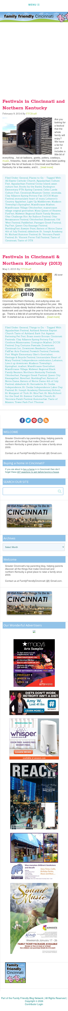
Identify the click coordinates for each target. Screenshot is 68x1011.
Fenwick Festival (39, 351)
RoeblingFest (12, 228)
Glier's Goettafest (43, 354)
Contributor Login (34, 1004)
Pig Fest (9, 225)
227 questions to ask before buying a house (38, 471)
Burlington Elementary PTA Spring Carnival (30, 188)
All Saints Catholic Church (20, 180)
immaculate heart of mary (30, 198)
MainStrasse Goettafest (41, 366)
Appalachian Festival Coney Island (30, 183)
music (5, 160)
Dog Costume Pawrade (28, 345)
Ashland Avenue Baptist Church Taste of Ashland (31, 332)
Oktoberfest (12, 375)
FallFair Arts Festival (17, 351)
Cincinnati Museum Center (35, 192)
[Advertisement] (34, 58)
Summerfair (40, 399)
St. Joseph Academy (50, 231)
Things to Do (36, 327)
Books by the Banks (30, 186)
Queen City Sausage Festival (31, 225)
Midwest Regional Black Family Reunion (37, 213)
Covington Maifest (41, 342)
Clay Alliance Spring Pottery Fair (23, 195)
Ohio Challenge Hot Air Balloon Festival (28, 216)
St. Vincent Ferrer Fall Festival (32, 237)
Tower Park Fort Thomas (29, 402)
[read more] (47, 167)
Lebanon (57, 360)
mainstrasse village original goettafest (31, 209)
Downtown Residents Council (38, 348)
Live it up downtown (16, 363)
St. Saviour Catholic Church (36, 396)
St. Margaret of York (17, 393)
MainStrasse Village (16, 369)
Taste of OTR (25, 240)
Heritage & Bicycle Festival (20, 357)
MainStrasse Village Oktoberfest (23, 207)
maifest (22, 366)
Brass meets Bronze (38, 336)
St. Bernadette (35, 384)
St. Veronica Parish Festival (30, 398)
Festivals (54, 351)
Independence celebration (36, 360)
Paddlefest (27, 222)
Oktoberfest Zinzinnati (42, 219)
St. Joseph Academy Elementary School (37, 390)
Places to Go (36, 177)
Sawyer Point (28, 228)
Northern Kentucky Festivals (39, 372)
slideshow (33, 231)
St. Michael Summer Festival (21, 234)
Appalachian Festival (17, 330)
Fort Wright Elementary (18, 354)
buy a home (28, 469)
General (23, 177)
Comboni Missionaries (17, 342)
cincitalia (56, 192)
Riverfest (25, 378)
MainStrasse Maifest (43, 204)
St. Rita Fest (36, 393)
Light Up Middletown (39, 201)
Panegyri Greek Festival (47, 222)
